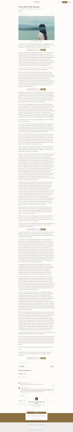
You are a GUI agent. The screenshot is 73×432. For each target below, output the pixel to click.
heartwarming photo (23, 213)
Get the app (41, 427)
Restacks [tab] (25, 373)
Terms (38, 424)
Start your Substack (33, 427)
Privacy (35, 424)
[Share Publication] (61, 2)
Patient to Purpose (24, 382)
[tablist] (22, 374)
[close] (46, 397)
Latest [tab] (22, 400)
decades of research (25, 168)
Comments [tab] (21, 373)
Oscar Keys (36, 41)
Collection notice (42, 424)
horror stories (26, 216)
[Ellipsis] (54, 383)
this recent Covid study (33, 276)
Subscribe (65, 2)
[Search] (59, 2)
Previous (22, 366)
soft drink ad (46, 212)
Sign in (70, 2)
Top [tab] (19, 400)
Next (51, 366)
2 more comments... (21, 395)
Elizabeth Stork (23, 387)
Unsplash (40, 41)
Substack (31, 429)
